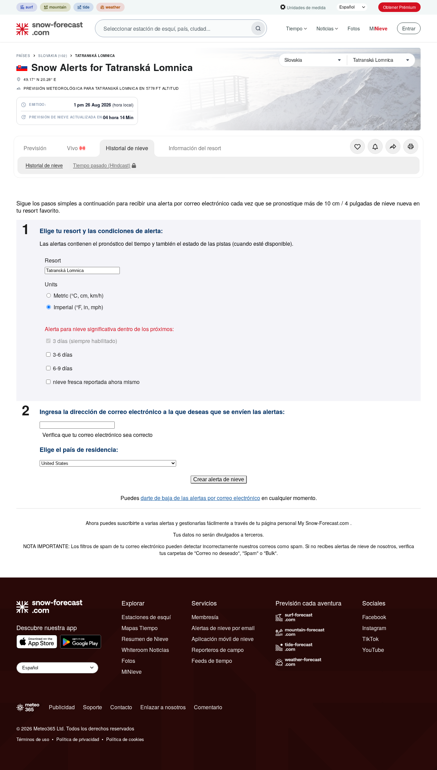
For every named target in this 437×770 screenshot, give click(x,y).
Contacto (121, 707)
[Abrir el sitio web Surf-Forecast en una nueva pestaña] (26, 7)
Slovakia (52, 55)
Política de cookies (125, 739)
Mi (378, 28)
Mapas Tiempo (140, 628)
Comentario (208, 707)
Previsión (35, 148)
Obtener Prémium (399, 7)
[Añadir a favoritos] (357, 146)
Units (51, 284)
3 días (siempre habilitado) (85, 341)
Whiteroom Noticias (145, 650)
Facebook (374, 617)
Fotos (354, 28)
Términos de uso (32, 739)
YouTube (373, 650)
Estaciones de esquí (146, 617)
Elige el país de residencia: (79, 449)
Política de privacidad (77, 739)
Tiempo (294, 28)
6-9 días (62, 368)
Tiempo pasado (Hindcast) (101, 165)
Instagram (374, 628)
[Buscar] (258, 28)
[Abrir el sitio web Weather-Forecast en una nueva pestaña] (110, 7)
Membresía (205, 617)
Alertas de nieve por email (223, 628)
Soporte (92, 707)
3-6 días (62, 354)
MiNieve (132, 671)
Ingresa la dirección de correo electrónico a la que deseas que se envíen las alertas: (162, 412)
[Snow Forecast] (47, 28)
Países (23, 55)
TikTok (370, 639)
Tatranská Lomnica (95, 55)
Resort (53, 260)
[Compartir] (392, 146)
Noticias (325, 28)
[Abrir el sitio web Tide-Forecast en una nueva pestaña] (83, 7)
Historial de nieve (127, 148)
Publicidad (62, 707)
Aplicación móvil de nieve (223, 639)
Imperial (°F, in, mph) (78, 307)
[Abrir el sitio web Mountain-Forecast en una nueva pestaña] (55, 7)
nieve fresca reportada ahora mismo (96, 382)
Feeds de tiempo (212, 661)
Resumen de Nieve (145, 639)
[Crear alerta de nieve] (375, 146)
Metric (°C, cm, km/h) (78, 295)
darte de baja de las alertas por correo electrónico (200, 498)
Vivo (72, 148)
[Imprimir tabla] (410, 146)
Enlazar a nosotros (163, 707)
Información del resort (195, 148)
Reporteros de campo (218, 650)
